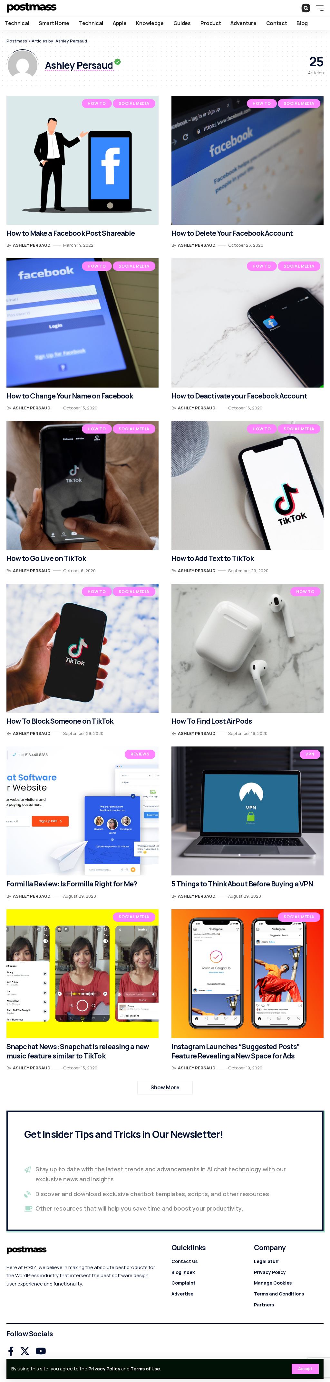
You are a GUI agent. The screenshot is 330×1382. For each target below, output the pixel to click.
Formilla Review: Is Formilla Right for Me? (71, 884)
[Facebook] (10, 1351)
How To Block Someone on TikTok (59, 721)
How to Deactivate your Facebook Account (239, 396)
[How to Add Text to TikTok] (247, 485)
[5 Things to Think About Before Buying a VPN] (247, 810)
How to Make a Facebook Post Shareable (70, 233)
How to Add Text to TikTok (212, 558)
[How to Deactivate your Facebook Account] (247, 322)
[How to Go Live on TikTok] (82, 485)
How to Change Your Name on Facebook (69, 396)
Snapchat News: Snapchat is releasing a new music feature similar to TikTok (77, 1051)
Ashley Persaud (31, 245)
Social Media (134, 103)
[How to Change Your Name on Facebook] (82, 322)
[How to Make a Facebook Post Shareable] (82, 160)
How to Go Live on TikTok (46, 558)
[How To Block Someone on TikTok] (82, 648)
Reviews (140, 754)
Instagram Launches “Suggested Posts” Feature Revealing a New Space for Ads (235, 1051)
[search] (306, 8)
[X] (25, 1351)
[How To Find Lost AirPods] (247, 648)
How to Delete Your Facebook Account (232, 233)
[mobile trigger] (318, 8)
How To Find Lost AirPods (211, 721)
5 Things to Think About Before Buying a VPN (242, 884)
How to (97, 103)
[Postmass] (31, 8)
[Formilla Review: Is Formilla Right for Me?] (82, 810)
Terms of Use (145, 1369)
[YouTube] (41, 1351)
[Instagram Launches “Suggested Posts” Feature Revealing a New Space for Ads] (247, 973)
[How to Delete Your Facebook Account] (247, 160)
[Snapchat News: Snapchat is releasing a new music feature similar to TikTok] (82, 973)
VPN (310, 754)
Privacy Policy (104, 1369)
